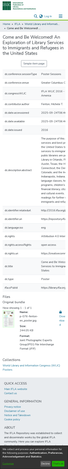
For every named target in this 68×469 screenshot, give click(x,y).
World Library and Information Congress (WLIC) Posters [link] (42, 24)
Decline (45, 463)
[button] (19, 5)
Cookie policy (12, 419)
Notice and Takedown (17, 415)
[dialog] (34, 457)
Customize (8, 463)
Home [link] (6, 24)
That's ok (58, 463)
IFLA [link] (17, 24)
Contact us (10, 393)
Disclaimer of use (14, 411)
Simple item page (34, 64)
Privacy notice (12, 407)
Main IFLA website (15, 389)
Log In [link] (48, 16)
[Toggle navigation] (60, 16)
